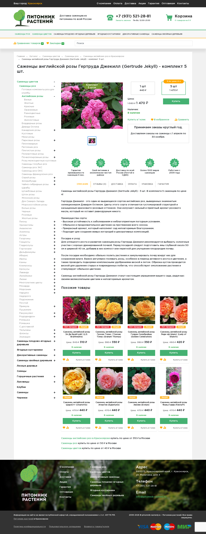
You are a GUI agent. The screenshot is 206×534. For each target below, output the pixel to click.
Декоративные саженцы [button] (136, 34)
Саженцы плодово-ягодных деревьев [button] (74, 34)
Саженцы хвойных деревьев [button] (167, 34)
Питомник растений (23, 519)
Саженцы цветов (71, 448)
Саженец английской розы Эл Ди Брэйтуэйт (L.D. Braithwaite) (76, 334)
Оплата (117, 4)
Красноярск (35, 4)
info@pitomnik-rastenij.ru (151, 497)
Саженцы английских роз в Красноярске (85, 438)
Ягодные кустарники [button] (109, 34)
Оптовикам (168, 4)
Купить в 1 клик (136, 120)
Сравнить (183, 120)
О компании (104, 4)
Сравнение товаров (29, 43)
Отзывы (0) (99, 184)
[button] (184, 33)
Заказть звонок (123, 20)
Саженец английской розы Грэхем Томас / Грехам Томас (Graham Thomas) (109, 334)
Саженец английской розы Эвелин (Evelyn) (141, 404)
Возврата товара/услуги (96, 527)
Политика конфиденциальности (30, 527)
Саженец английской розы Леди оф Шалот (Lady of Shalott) (173, 334)
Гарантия (153, 4)
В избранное (161, 120)
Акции (142, 4)
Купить (176, 101)
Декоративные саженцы (104, 477)
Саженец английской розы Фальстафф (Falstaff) (173, 404)
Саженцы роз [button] (22, 34)
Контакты (183, 4)
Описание (82, 184)
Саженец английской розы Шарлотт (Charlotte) (76, 404)
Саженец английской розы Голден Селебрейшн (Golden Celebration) (141, 334)
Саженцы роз (69, 443)
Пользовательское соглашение (65, 527)
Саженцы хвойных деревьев (107, 495)
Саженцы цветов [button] (42, 34)
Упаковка (147, 184)
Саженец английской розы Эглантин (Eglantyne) (109, 404)
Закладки (56, 43)
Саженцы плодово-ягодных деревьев (106, 483)
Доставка (130, 4)
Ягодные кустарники (102, 490)
